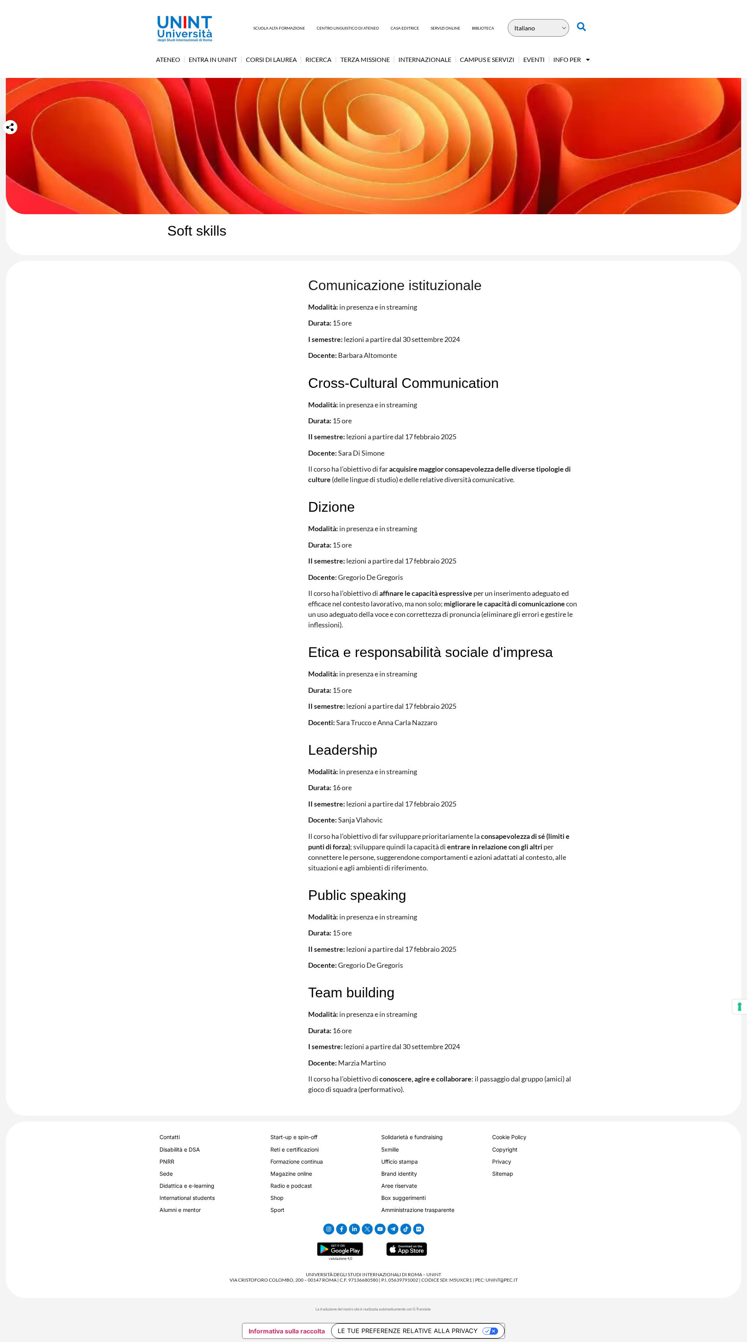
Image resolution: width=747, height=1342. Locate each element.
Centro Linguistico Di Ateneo (348, 28)
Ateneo (168, 59)
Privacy (501, 1161)
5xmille (390, 1149)
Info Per (567, 59)
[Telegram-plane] (393, 1229)
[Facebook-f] (341, 1229)
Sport (277, 1209)
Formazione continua (296, 1161)
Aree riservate (399, 1185)
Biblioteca (483, 28)
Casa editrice (405, 28)
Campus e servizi (487, 59)
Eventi (534, 59)
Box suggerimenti (403, 1197)
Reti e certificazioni (294, 1149)
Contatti (170, 1137)
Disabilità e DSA (180, 1149)
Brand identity (399, 1173)
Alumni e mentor (180, 1209)
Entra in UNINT (213, 59)
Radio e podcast (291, 1185)
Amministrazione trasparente (417, 1209)
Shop (277, 1197)
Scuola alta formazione (279, 28)
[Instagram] (328, 1229)
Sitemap (502, 1173)
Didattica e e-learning (187, 1185)
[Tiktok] (405, 1229)
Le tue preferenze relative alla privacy (408, 1331)
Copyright (504, 1149)
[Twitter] (367, 1229)
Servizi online (445, 28)
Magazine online (291, 1173)
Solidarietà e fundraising (412, 1137)
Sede (166, 1173)
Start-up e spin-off (293, 1137)
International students (187, 1197)
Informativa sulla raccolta (287, 1331)
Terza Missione (365, 59)
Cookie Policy (509, 1137)
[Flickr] (418, 1229)
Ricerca (318, 59)
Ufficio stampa (399, 1161)
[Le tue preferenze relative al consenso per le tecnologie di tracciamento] (739, 1006)
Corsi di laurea (271, 59)
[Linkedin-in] (354, 1229)
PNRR (167, 1161)
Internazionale (424, 59)
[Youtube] (380, 1229)
